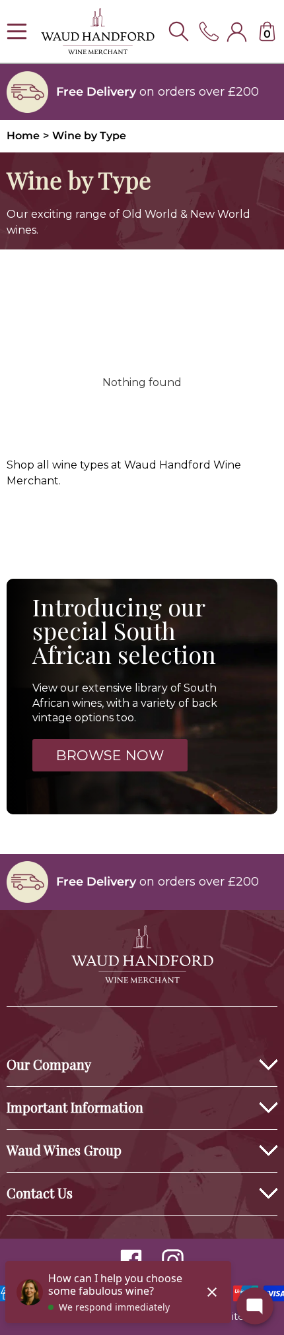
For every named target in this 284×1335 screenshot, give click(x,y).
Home (23, 135)
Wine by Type (89, 135)
